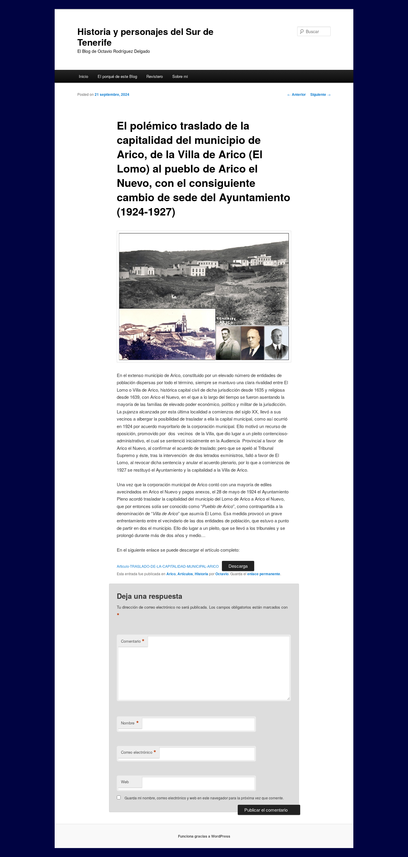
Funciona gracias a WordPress (204, 836)
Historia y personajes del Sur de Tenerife (145, 36)
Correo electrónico (138, 752)
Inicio (83, 76)
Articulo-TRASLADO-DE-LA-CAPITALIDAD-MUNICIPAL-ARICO (168, 566)
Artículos (185, 573)
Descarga (238, 566)
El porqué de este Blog (117, 76)
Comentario (133, 641)
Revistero (154, 76)
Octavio (221, 573)
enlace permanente (263, 573)
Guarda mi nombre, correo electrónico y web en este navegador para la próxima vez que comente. (204, 797)
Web (125, 781)
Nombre (130, 723)
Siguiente (320, 94)
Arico (171, 573)
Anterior (296, 94)
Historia (201, 573)
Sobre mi (180, 76)
